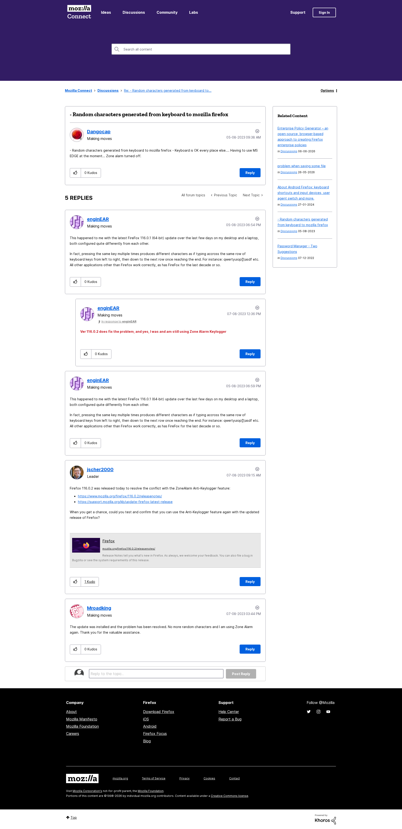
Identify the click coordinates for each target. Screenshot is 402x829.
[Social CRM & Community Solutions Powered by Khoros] (325, 819)
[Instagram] (318, 712)
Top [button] (73, 817)
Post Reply (241, 674)
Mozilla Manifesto (81, 719)
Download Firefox (158, 711)
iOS (146, 719)
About (71, 711)
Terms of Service (153, 778)
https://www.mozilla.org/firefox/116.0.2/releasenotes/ (120, 496)
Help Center (228, 711)
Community (167, 12)
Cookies (209, 778)
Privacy (184, 778)
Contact (234, 778)
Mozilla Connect (79, 12)
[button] (75, 172)
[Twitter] (309, 712)
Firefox (108, 541)
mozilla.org (120, 778)
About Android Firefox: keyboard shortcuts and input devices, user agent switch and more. (304, 192)
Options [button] (327, 90)
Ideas (106, 12)
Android (150, 726)
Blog (147, 741)
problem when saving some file (302, 166)
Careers (72, 733)
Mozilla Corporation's (87, 791)
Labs (193, 12)
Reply (250, 173)
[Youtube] (328, 712)
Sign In (324, 12)
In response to (118, 321)
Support (297, 12)
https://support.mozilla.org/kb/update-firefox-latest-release (125, 502)
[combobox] (201, 49)
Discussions (134, 12)
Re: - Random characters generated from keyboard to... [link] (167, 90)
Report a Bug (229, 719)
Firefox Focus (155, 733)
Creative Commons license (229, 796)
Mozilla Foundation (82, 726)
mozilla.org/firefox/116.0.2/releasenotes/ (128, 548)
